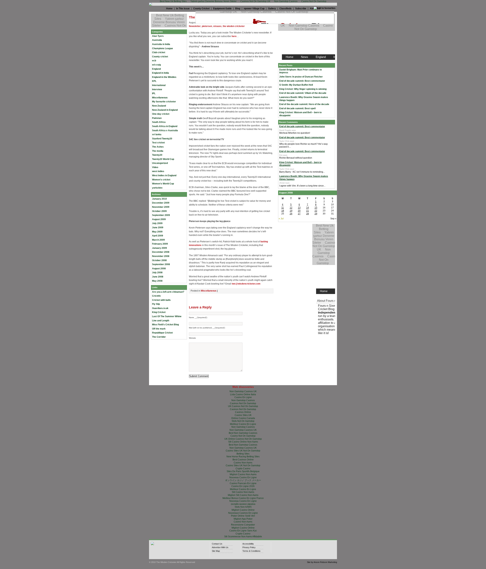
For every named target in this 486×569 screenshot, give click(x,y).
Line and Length (160, 320)
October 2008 (159, 260)
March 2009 (158, 240)
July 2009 (157, 223)
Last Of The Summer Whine (166, 316)
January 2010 (159, 199)
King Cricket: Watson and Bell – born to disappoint (300, 114)
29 (316, 213)
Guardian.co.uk (160, 308)
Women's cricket (161, 179)
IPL (153, 93)
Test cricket (158, 142)
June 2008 (157, 276)
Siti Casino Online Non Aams (243, 441)
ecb (154, 60)
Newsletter (195, 26)
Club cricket (158, 52)
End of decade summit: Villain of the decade (302, 93)
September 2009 (161, 215)
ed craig (156, 64)
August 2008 (159, 268)
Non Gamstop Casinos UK (243, 391)
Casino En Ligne (243, 397)
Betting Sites (243, 453)
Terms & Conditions (251, 551)
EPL (154, 81)
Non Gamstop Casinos (243, 400)
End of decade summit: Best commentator (302, 81)
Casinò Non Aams (243, 521)
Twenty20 (157, 155)
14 (307, 207)
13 (299, 207)
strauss (217, 26)
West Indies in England (164, 175)
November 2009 (160, 207)
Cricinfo (156, 296)
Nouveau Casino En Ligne (243, 477)
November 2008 (160, 256)
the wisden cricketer (234, 26)
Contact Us (217, 544)
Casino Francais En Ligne (243, 483)
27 (299, 213)
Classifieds (285, 8)
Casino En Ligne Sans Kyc (243, 530)
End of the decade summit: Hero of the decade (304, 104)
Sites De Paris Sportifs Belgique (243, 471)
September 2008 (161, 264)
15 (316, 207)
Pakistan (157, 118)
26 (291, 213)
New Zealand (159, 105)
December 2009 (160, 203)
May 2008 (157, 281)
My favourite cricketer (164, 101)
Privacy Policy (249, 547)
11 (282, 207)
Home (169, 8)
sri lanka (156, 134)
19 (291, 210)
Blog (237, 8)
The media (157, 151)
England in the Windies (164, 77)
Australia (157, 40)
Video (155, 167)
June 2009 (157, 227)
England (156, 69)
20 (299, 210)
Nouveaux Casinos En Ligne (243, 513)
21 (307, 210)
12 (291, 207)
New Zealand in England (165, 110)
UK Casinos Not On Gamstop (243, 406)
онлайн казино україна (243, 504)
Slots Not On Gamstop (243, 421)
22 (316, 210)
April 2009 (157, 235)
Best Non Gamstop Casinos (243, 433)
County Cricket (201, 8)
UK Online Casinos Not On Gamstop (243, 439)
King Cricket (159, 312)
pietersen (207, 26)
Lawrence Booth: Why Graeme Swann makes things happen (303, 99)
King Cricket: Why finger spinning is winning (303, 89)
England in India (160, 73)
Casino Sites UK (243, 415)
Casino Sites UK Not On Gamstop (243, 450)
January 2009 (159, 248)
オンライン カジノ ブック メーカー (243, 480)
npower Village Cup (254, 8)
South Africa (159, 122)
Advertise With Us (220, 547)
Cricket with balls (161, 300)
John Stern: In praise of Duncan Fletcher (301, 76)
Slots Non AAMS (243, 507)
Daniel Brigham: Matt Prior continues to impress (300, 71)
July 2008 (157, 272)
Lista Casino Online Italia (243, 394)
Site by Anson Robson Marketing (322, 562)
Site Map (216, 551)
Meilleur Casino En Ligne (243, 424)
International (159, 85)
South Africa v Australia (165, 130)
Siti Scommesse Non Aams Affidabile (243, 536)
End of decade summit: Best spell (297, 108)
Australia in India (161, 44)
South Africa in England (164, 126)
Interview (157, 89)
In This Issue (183, 8)
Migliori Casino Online (243, 510)
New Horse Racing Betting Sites (243, 456)
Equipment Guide (222, 8)
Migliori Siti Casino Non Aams (243, 495)
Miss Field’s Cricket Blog (165, 324)
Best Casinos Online (243, 459)
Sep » (333, 218)
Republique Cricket (162, 332)
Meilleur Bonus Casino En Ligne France (243, 498)
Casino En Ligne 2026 (243, 486)
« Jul (281, 218)
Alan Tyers (158, 36)
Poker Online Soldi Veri (243, 515)
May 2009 (157, 231)
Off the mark (159, 328)
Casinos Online (243, 412)
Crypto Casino (243, 468)
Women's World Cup (163, 183)
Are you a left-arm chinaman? (168, 292)
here (234, 36)
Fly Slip (156, 304)
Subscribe (300, 8)
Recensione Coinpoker (243, 524)
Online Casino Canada (243, 418)
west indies (158, 171)
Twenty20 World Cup (163, 159)
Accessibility (248, 544)
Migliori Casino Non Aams (243, 474)
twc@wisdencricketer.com (246, 283)
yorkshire (157, 188)
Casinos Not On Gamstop (243, 403)
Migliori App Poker (243, 519)
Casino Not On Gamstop (243, 436)
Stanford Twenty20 (162, 138)
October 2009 (159, 211)
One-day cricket (160, 114)
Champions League (162, 48)
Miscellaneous (160, 97)
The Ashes (158, 146)
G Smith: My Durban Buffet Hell (296, 85)
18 (282, 210)
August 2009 (159, 219)
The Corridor (159, 337)
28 (307, 213)
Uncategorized (160, 163)
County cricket (160, 56)
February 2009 (160, 244)
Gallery (272, 8)
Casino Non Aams (243, 462)
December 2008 (160, 252)
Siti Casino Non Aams (243, 492)
